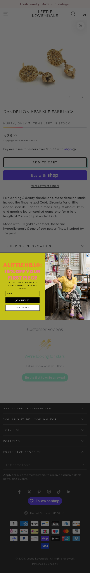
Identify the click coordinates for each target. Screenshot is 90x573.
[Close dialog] (88, 255)
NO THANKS (22, 307)
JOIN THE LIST (22, 300)
